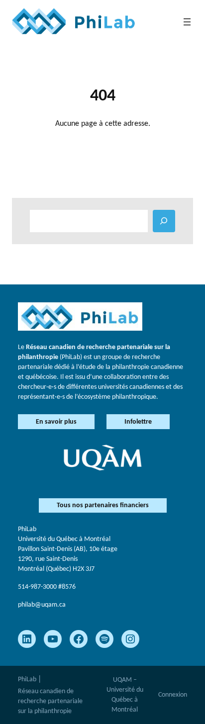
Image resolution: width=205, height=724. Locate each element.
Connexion (172, 695)
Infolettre (138, 422)
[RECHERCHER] (164, 221)
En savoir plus (56, 422)
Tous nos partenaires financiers (103, 505)
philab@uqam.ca (42, 605)
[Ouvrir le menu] (187, 22)
